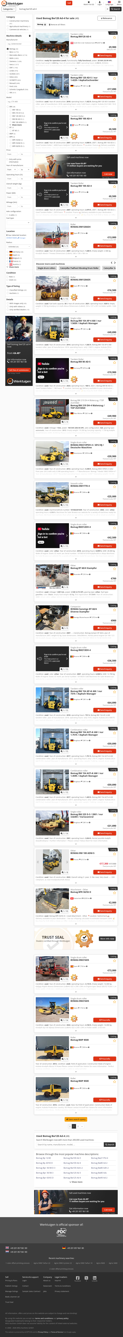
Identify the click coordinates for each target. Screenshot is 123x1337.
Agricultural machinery (19, 26)
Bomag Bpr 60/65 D (45, 1177)
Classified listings (18, 290)
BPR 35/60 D (18, 143)
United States (15, 238)
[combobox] (19, 247)
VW (12, 92)
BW (12, 106)
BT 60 (15, 130)
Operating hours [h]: (14, 174)
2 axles (13, 215)
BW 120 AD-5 (18, 116)
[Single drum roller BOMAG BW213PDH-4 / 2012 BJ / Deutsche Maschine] (52, 453)
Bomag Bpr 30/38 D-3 (45, 1168)
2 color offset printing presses (61, 1269)
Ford (13, 86)
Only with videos (17, 306)
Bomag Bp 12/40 (43, 1158)
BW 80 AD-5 (18, 119)
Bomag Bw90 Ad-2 (99, 1177)
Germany (17, 252)
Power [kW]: (11, 193)
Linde (13, 71)
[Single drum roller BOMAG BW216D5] (52, 968)
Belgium (17, 258)
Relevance (107, 18)
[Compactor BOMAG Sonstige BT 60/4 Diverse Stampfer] (52, 617)
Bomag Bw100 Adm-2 (73, 1168)
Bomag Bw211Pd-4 (99, 1158)
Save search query (77, 1119)
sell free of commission (19, 370)
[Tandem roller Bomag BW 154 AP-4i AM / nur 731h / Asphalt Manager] (52, 699)
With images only (17, 303)
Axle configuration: (13, 211)
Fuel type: (10, 218)
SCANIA (14, 74)
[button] (119, 3)
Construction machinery (19, 22)
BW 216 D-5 (18, 113)
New (12, 277)
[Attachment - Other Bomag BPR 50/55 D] (52, 900)
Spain (16, 255)
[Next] (67, 45)
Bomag (13, 49)
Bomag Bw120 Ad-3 (72, 1172)
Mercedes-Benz (18, 55)
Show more (77, 1182)
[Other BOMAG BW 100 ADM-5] (52, 861)
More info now (107, 938)
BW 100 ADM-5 (19, 122)
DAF (13, 67)
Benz (14, 52)
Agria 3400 (113, 1263)
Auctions (14, 293)
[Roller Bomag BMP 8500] (52, 1048)
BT (11, 127)
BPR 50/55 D (18, 146)
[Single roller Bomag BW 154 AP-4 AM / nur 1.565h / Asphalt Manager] (52, 329)
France (16, 261)
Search (116, 9)
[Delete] (107, 9)
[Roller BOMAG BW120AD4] (52, 235)
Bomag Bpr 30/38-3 (44, 1172)
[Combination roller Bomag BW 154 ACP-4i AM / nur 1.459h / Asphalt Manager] (52, 781)
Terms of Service (57, 1332)
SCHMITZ (15, 80)
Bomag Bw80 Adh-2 (100, 1168)
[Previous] (38, 45)
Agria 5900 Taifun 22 (42, 1263)
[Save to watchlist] (114, 37)
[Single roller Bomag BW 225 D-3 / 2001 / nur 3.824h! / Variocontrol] (52, 823)
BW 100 (16, 110)
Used (12, 280)
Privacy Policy (43, 1332)
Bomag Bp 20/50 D (44, 1163)
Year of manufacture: (14, 165)
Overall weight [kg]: (14, 184)
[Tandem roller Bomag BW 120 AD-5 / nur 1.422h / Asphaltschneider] (52, 86)
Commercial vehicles (18, 29)
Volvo (13, 77)
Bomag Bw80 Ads (99, 1172)
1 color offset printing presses (18, 1263)
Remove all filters (57, 24)
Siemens (15, 61)
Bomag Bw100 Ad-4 (72, 1163)
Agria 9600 (100, 1263)
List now (108, 174)
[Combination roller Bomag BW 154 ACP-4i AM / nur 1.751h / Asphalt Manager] (52, 740)
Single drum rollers (46, 268)
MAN (14, 58)
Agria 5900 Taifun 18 (84, 1263)
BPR (12, 137)
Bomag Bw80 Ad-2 (99, 1163)
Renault (14, 83)
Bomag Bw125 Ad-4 (72, 1177)
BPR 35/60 (17, 140)
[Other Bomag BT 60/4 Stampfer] (52, 576)
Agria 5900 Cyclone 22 (63, 1263)
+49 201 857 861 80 (18, 1248)
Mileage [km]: (11, 202)
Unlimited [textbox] (13, 246)
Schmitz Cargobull (18, 89)
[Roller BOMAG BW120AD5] (52, 288)
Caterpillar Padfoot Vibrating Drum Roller (79, 268)
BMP (12, 133)
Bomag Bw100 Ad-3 (72, 1158)
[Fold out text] (76, 68)
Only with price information (15, 160)
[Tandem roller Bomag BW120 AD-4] (52, 45)
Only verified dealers (19, 309)
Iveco (14, 64)
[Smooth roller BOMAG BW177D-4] (52, 494)
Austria (16, 264)
